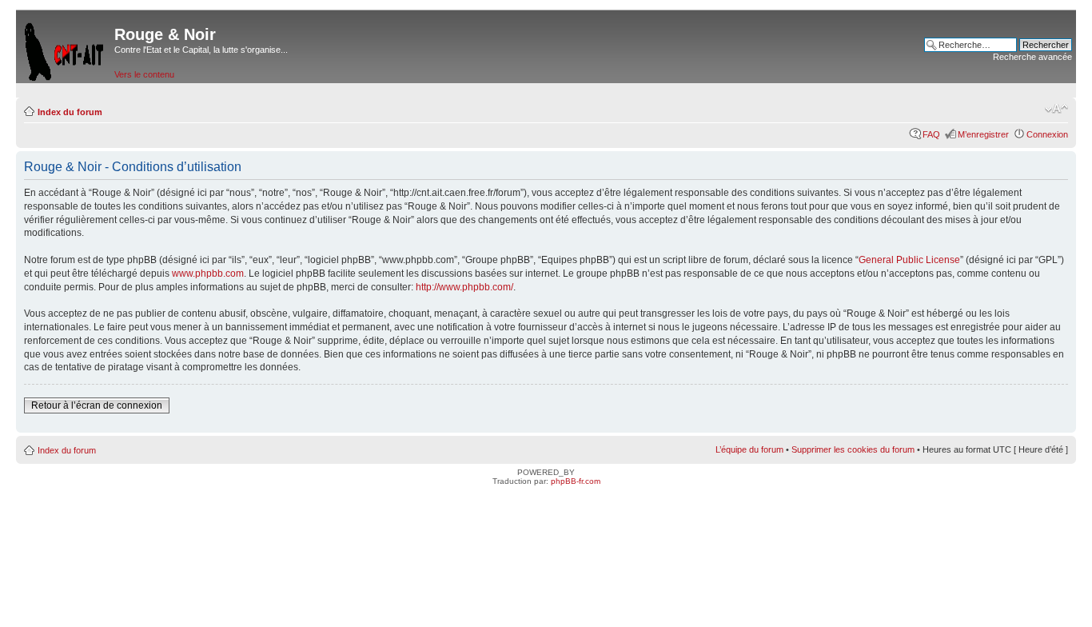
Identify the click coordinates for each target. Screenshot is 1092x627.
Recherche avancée (1032, 57)
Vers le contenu (144, 74)
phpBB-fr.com (575, 481)
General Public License (909, 260)
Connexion (1047, 134)
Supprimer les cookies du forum (853, 449)
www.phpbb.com (208, 273)
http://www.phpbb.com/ (464, 287)
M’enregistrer (983, 134)
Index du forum (70, 112)
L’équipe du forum (749, 449)
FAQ (931, 134)
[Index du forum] (65, 48)
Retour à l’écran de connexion (96, 405)
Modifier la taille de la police (1056, 109)
